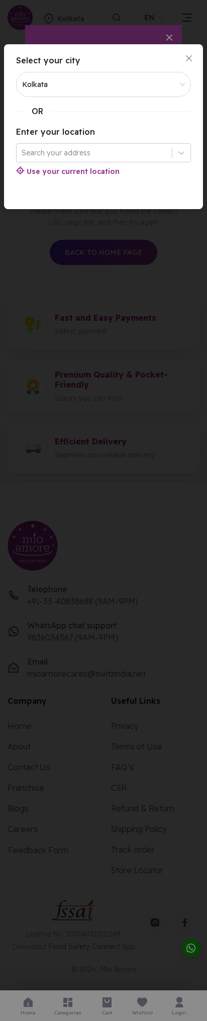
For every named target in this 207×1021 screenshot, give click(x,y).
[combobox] (23, 152)
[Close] (189, 58)
